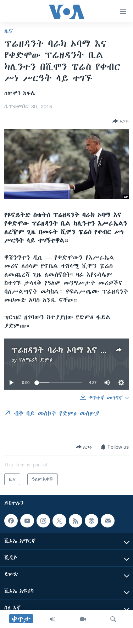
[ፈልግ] (113, 619)
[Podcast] (91, 520)
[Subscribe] (107, 520)
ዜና (8, 30)
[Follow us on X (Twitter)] (59, 520)
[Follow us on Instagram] (43, 520)
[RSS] (75, 520)
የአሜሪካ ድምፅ (35, 360)
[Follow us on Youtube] (27, 520)
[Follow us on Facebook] (11, 520)
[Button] (120, 121)
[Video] (83, 619)
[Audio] (52, 619)
